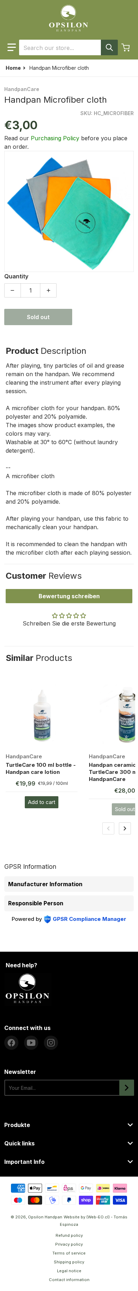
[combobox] (68, 47)
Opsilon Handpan (45, 1216)
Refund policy (69, 1235)
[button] (11, 47)
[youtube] (31, 1043)
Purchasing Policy (55, 138)
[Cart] (126, 47)
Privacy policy (69, 1244)
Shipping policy (69, 1261)
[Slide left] (108, 828)
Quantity (16, 276)
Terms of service (69, 1253)
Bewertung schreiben (69, 596)
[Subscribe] (126, 1088)
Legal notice (69, 1270)
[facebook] (11, 1043)
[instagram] (51, 1043)
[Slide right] (125, 828)
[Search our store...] (109, 47)
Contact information (69, 1279)
